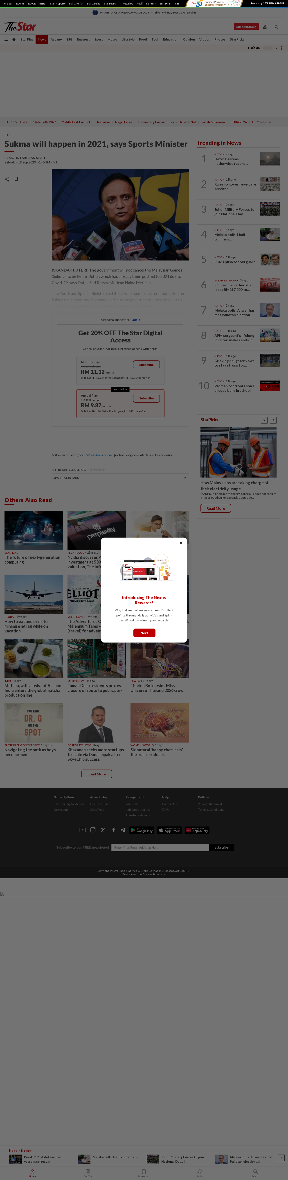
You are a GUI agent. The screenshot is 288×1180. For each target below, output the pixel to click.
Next (144, 632)
